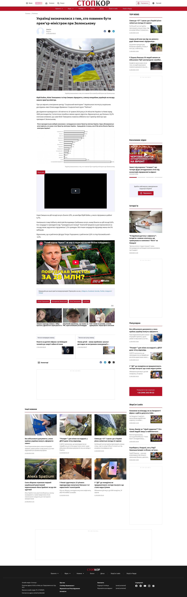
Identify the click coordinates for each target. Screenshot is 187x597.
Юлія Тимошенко (75, 301)
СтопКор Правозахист (67, 586)
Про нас (62, 583)
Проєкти (58, 9)
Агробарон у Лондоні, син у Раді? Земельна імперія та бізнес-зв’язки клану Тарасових (143, 450)
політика (86, 301)
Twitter (102, 291)
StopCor (48, 29)
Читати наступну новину (86, 338)
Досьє (102, 9)
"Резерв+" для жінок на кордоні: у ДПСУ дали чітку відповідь (74, 439)
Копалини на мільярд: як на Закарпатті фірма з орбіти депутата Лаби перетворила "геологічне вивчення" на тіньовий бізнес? (145, 414)
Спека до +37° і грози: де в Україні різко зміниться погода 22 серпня (108, 439)
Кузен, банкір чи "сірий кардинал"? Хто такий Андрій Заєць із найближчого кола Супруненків (145, 431)
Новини (81, 9)
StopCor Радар (127, 9)
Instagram (108, 291)
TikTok (40, 293)
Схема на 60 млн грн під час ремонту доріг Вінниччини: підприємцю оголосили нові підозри (143, 41)
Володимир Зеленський (59, 301)
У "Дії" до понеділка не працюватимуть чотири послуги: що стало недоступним (109, 485)
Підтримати (144, 3)
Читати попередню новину (45, 338)
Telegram (84, 291)
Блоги (92, 9)
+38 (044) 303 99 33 (145, 392)
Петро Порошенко (43, 301)
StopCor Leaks (113, 9)
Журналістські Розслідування (70, 589)
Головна (27, 14)
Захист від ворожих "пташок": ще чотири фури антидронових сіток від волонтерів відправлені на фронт (144, 169)
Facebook (91, 291)
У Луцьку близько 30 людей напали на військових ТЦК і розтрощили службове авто (145, 60)
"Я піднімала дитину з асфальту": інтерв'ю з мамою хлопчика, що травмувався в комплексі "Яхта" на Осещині (143, 239)
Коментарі (44, 363)
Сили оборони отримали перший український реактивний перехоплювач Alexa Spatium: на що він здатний (40, 486)
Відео (69, 9)
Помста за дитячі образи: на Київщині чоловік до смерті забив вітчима (52, 343)
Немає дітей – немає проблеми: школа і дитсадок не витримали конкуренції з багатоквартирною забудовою (93, 344)
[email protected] (39, 593)
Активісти (63, 592)
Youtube (96, 291)
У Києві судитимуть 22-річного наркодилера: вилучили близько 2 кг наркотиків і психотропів (75, 485)
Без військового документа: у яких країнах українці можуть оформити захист (39, 441)
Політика (35, 14)
